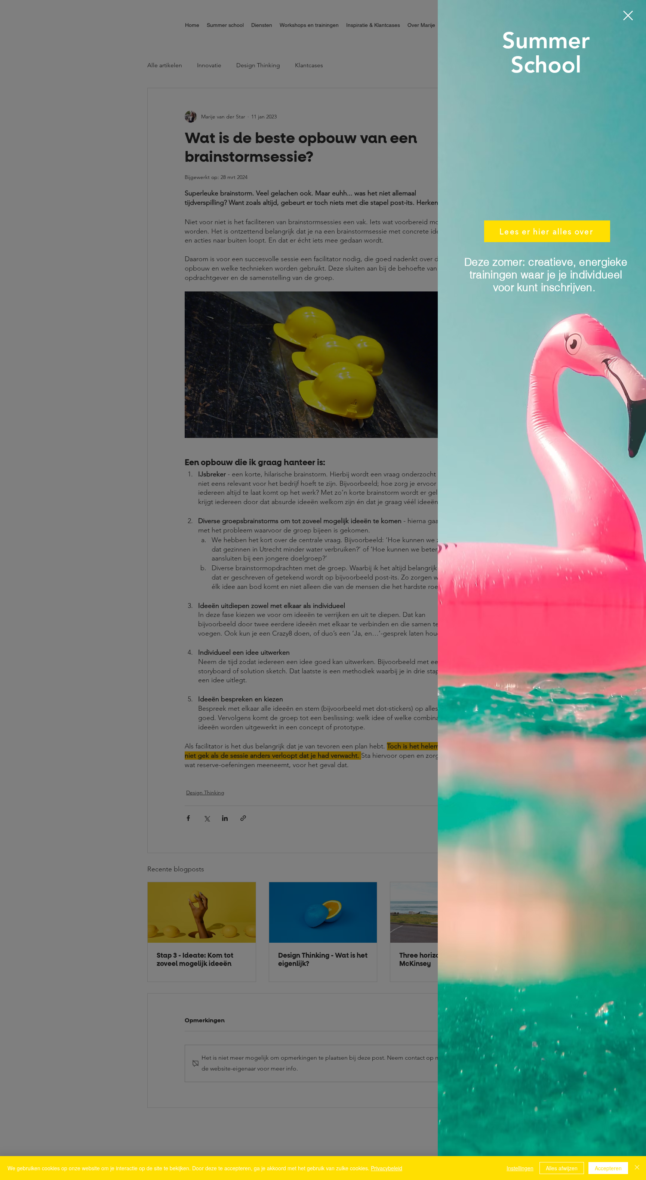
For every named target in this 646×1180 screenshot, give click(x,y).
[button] (628, 15)
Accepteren (608, 1168)
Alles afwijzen (562, 1168)
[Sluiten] (637, 1168)
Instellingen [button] (520, 1168)
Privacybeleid (386, 1168)
